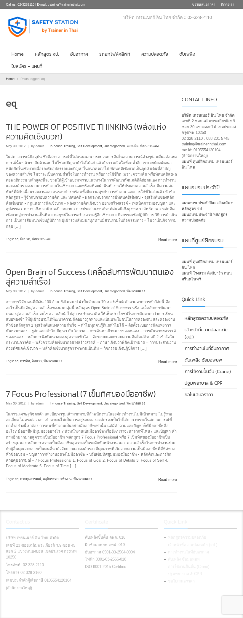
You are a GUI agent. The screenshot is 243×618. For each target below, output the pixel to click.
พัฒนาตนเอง (149, 146)
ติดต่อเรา (227, 4)
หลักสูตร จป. (47, 53)
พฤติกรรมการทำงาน (57, 479)
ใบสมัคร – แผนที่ (27, 66)
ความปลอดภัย (154, 53)
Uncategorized (114, 146)
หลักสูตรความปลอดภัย (206, 318)
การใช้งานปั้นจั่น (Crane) (208, 371)
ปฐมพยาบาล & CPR (204, 382)
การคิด (25, 361)
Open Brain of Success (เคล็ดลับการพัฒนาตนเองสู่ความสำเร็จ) (90, 277)
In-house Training (62, 146)
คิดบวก (25, 239)
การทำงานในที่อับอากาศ (207, 348)
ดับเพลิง (187, 53)
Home (18, 53)
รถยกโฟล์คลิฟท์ (114, 53)
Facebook (223, 18)
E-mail (233, 18)
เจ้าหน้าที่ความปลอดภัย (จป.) (206, 333)
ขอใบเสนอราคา (203, 4)
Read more (167, 239)
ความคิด (132, 146)
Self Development (89, 146)
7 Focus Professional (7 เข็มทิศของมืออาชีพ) (81, 394)
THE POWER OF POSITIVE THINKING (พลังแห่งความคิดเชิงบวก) (86, 132)
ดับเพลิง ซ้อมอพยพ (203, 359)
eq (16, 239)
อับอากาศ (79, 53)
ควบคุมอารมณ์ (30, 479)
